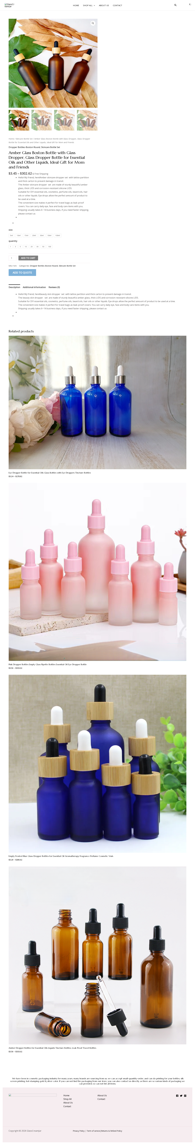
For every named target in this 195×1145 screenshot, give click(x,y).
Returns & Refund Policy (111, 1131)
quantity (13, 241)
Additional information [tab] (34, 287)
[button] (93, 5)
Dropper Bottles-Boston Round (24, 147)
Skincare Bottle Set (24, 138)
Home (76, 5)
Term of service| (94, 1131)
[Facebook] (177, 1096)
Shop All (87, 5)
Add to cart (28, 258)
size (10, 229)
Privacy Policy (78, 1131)
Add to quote (22, 272)
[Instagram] (185, 1096)
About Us (104, 5)
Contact (117, 5)
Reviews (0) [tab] (54, 287)
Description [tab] (14, 287)
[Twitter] (181, 1096)
